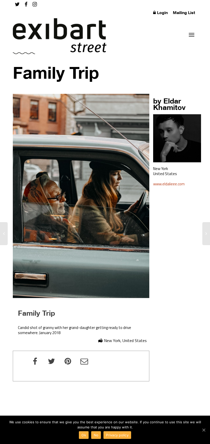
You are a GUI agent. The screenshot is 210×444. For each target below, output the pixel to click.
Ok (83, 435)
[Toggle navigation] (191, 34)
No (96, 435)
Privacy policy (117, 435)
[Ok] (203, 429)
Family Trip (36, 313)
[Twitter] (17, 4)
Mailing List (184, 12)
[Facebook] (26, 4)
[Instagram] (34, 4)
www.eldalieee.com (169, 184)
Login (162, 12)
